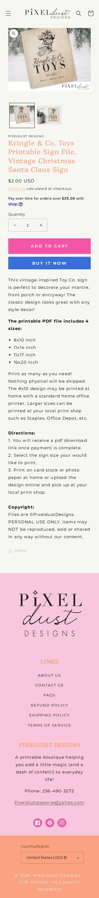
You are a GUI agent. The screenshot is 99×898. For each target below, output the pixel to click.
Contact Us (49, 685)
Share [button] (20, 550)
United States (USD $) (47, 857)
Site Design (33, 882)
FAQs (49, 695)
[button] (8, 13)
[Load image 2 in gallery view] (49, 115)
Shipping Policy (49, 715)
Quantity (16, 214)
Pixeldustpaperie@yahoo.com (49, 802)
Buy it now (49, 263)
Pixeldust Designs (57, 875)
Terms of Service (50, 725)
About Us (49, 675)
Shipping (17, 189)
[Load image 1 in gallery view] (22, 115)
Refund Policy (49, 705)
